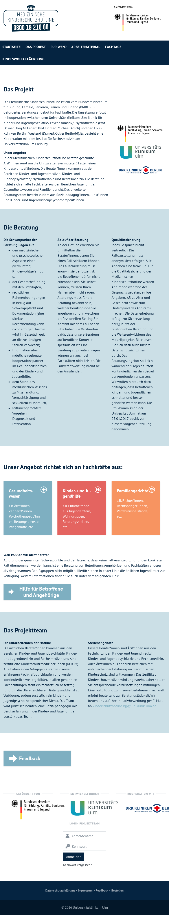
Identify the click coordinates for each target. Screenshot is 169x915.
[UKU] (94, 808)
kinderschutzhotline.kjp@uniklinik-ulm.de (124, 706)
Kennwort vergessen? (77, 865)
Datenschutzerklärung (60, 890)
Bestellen (117, 890)
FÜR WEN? (58, 47)
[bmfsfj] (37, 809)
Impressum (85, 890)
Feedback (102, 890)
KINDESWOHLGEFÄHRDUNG (23, 59)
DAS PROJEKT (36, 47)
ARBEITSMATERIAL (85, 47)
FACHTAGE (113, 47)
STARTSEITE (11, 47)
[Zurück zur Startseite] (31, 18)
